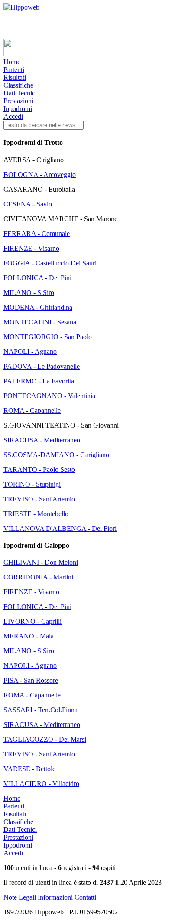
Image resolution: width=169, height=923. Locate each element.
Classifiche (18, 85)
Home (11, 61)
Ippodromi (17, 108)
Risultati (14, 77)
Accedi (13, 116)
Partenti (13, 69)
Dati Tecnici (20, 93)
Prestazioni (18, 101)
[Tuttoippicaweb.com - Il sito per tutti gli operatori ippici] (71, 54)
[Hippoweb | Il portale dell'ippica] (21, 7)
